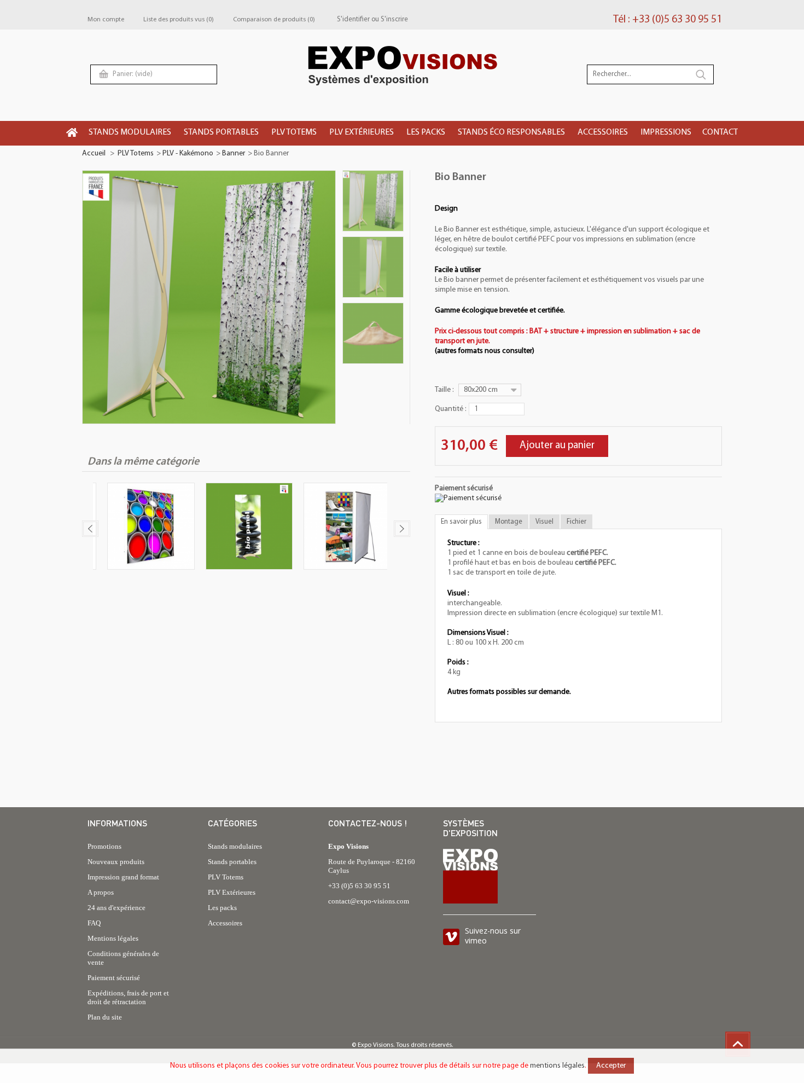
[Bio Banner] (373, 200)
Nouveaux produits (116, 862)
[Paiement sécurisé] (468, 498)
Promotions (104, 846)
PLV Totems (136, 153)
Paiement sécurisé (114, 978)
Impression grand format (123, 877)
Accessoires (225, 923)
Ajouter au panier (557, 446)
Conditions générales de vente (123, 957)
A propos (101, 892)
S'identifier (353, 19)
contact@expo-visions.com (368, 901)
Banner (233, 153)
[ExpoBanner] (342, 528)
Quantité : (451, 409)
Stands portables (232, 862)
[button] (130, 133)
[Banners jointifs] (146, 528)
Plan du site (105, 1017)
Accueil (94, 153)
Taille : (445, 390)
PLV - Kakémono (187, 153)
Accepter (611, 1066)
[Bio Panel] (244, 528)
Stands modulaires (235, 846)
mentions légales (557, 1066)
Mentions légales (113, 938)
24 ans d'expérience (116, 908)
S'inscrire (394, 19)
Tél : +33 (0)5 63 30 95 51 (667, 19)
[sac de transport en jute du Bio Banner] (373, 333)
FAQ (94, 923)
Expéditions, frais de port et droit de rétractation (128, 997)
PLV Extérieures (231, 892)
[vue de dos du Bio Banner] (373, 267)
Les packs (222, 908)
